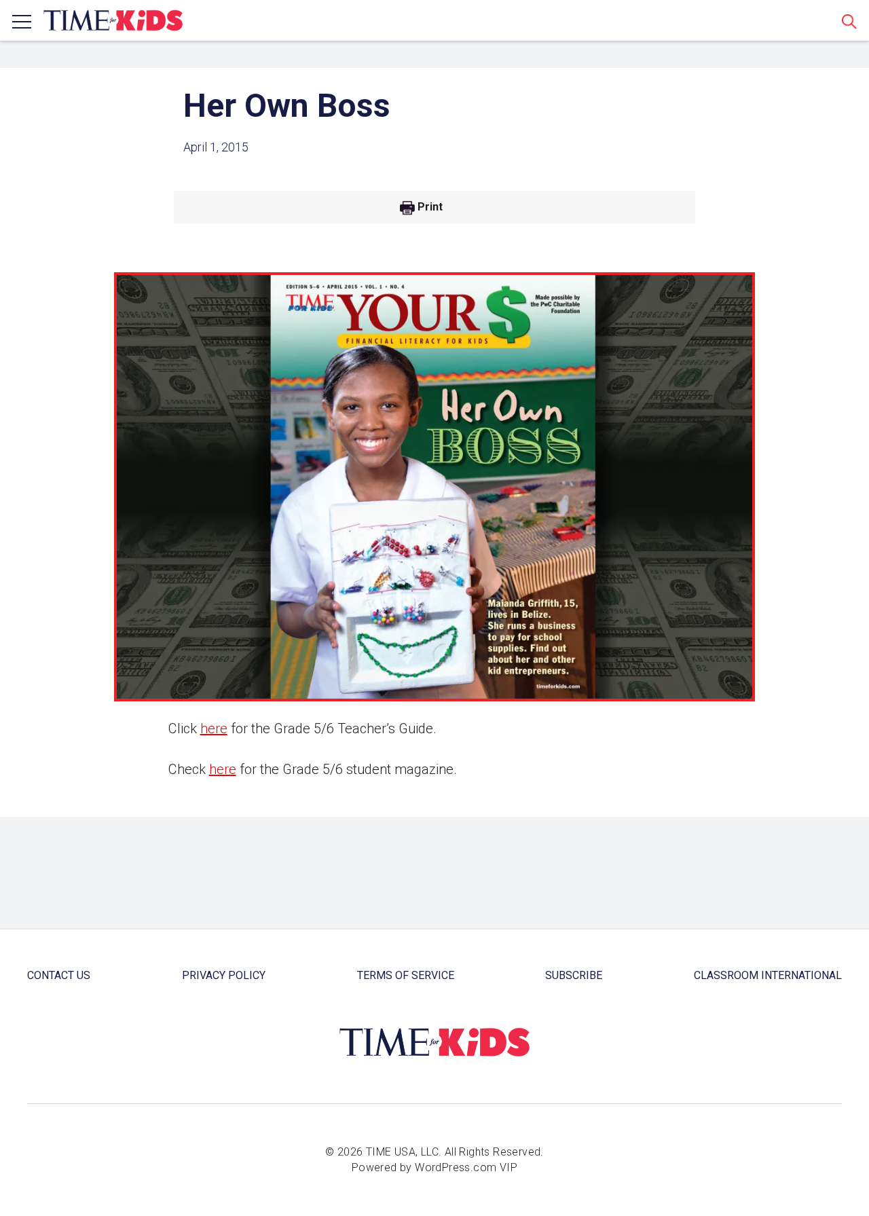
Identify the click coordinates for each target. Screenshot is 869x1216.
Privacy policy (223, 975)
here (213, 728)
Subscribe (573, 975)
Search (849, 21)
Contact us (58, 975)
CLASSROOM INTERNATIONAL (768, 975)
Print (430, 207)
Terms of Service (405, 975)
